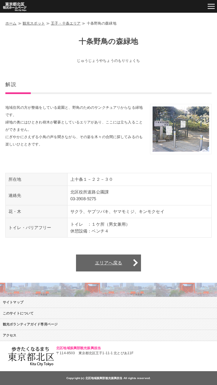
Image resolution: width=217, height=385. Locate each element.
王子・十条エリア (66, 23)
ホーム (10, 23)
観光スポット (34, 23)
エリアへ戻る (108, 262)
